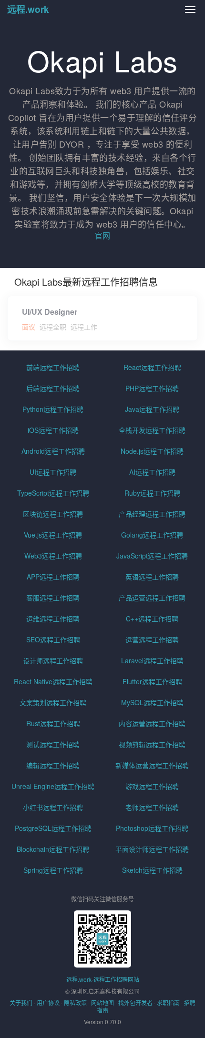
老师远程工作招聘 (152, 807)
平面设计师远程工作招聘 (152, 849)
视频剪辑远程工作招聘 (152, 744)
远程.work (28, 9)
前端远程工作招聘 (53, 367)
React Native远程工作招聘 (53, 681)
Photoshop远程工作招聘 (152, 828)
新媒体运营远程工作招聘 (152, 765)
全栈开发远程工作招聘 (152, 430)
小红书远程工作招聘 (53, 807)
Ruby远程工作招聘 (152, 493)
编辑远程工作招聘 (53, 765)
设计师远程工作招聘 (53, 660)
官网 (102, 235)
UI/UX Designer (49, 312)
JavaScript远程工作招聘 (152, 555)
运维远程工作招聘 (53, 618)
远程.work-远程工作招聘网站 (102, 979)
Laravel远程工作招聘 (152, 660)
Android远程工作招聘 (53, 451)
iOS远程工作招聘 (53, 430)
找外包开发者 (135, 1002)
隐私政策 (75, 1002)
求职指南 (168, 1002)
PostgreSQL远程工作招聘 (53, 828)
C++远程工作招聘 (152, 618)
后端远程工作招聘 (53, 388)
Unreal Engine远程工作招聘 (52, 786)
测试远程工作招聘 (53, 744)
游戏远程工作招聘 (152, 786)
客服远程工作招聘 (53, 597)
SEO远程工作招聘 (53, 639)
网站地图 (102, 1002)
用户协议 (48, 1002)
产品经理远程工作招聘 (152, 514)
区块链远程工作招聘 (53, 514)
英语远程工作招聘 (152, 576)
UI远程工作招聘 (53, 472)
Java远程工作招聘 (152, 409)
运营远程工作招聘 (152, 639)
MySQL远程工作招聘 (152, 702)
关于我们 (21, 1002)
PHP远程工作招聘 (152, 388)
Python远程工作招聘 (52, 409)
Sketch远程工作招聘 (152, 870)
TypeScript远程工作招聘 (53, 493)
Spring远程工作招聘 (53, 870)
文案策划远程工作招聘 (53, 702)
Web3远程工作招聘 (53, 555)
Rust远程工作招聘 (53, 723)
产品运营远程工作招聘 (152, 597)
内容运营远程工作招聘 (152, 723)
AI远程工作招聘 (152, 472)
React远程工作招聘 (152, 367)
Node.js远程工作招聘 (152, 451)
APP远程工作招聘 (53, 576)
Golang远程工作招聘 (152, 534)
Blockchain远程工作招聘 (53, 849)
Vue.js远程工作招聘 (53, 534)
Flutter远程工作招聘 (152, 681)
